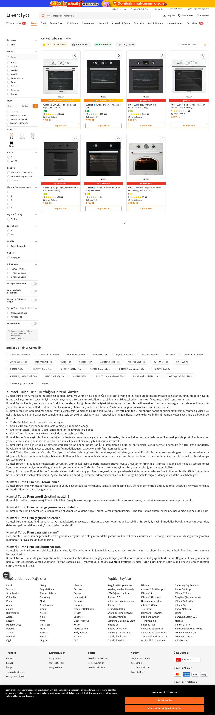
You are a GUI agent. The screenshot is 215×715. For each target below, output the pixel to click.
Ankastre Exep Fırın (137, 361)
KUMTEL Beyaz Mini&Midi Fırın (132, 369)
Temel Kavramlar (96, 663)
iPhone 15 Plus (183, 593)
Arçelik (43, 612)
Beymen (78, 593)
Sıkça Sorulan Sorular (141, 658)
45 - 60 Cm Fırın (161, 361)
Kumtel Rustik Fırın (76, 354)
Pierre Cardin (81, 628)
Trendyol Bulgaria (117, 636)
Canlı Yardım (136, 663)
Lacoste (10, 620)
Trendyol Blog (148, 620)
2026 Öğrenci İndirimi (119, 593)
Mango (43, 585)
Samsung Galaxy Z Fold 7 (154, 632)
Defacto (10, 628)
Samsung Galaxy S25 (152, 628)
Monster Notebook (84, 608)
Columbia (11, 597)
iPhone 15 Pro (115, 597)
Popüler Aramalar (117, 616)
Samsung (45, 597)
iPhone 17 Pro (182, 624)
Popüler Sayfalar (150, 616)
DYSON (77, 612)
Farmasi (44, 632)
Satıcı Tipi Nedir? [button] (27, 308)
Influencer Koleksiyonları (121, 601)
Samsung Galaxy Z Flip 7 (120, 632)
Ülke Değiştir (181, 653)
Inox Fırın (46, 383)
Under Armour (81, 620)
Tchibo (10, 632)
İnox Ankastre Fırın (44, 361)
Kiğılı (8, 640)
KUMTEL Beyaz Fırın (42, 369)
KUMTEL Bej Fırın (17, 369)
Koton (77, 624)
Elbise (178, 612)
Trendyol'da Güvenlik (16, 672)
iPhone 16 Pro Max (185, 601)
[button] (45, 111)
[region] (107, 700)
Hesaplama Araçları (151, 601)
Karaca (77, 636)
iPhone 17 (113, 624)
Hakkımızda (158, 9)
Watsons (10, 589)
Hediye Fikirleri (56, 667)
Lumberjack (80, 597)
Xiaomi (10, 608)
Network (10, 636)
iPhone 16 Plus (149, 604)
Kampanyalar (55, 658)
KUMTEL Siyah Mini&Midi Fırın (23, 376)
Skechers (79, 616)
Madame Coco (13, 624)
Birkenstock (12, 612)
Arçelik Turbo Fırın (124, 354)
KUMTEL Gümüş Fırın (55, 376)
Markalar (179, 620)
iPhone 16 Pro (115, 604)
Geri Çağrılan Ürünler (15, 676)
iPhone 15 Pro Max (151, 597)
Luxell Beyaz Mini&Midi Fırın (179, 376)
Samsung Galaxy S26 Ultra (121, 620)
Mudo (43, 601)
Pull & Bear (45, 624)
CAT (76, 640)
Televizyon (146, 608)
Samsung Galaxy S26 (186, 616)
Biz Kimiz (10, 658)
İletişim (9, 667)
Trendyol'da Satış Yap (139, 9)
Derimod (78, 601)
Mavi (42, 628)
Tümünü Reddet (164, 700)
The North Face (48, 593)
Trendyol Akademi (96, 667)
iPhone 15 (146, 593)
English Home (47, 589)
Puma (9, 601)
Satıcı (91, 653)
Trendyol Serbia (116, 640)
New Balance (46, 604)
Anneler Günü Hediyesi (153, 589)
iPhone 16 (180, 604)
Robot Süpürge (183, 589)
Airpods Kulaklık (116, 608)
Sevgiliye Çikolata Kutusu (188, 597)
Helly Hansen (81, 632)
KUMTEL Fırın (182, 361)
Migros (43, 640)
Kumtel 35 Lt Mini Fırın (20, 354)
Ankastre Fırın (85, 361)
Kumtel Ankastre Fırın (49, 354)
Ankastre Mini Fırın (149, 354)
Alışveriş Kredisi (56, 663)
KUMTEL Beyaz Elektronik (21, 383)
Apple (9, 604)
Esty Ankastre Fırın (18, 361)
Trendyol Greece (183, 636)
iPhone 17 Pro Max (117, 628)
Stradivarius (12, 593)
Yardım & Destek (176, 9)
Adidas (10, 616)
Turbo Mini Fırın (100, 354)
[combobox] (193, 44)
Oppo (43, 608)
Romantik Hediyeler (151, 612)
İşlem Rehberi (137, 672)
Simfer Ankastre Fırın (193, 354)
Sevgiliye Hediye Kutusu (120, 585)
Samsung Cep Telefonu (187, 585)
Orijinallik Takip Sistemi (153, 640)
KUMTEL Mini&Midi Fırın (71, 369)
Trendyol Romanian (185, 632)
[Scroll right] (205, 23)
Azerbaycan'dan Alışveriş (121, 589)
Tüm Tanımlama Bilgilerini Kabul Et (164, 708)
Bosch (43, 636)
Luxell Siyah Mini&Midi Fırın (145, 376)
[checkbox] (11, 136)
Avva (42, 620)
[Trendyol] (18, 16)
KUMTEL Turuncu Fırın (100, 369)
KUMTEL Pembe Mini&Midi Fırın (110, 376)
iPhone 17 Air (148, 624)
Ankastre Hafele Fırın (110, 361)
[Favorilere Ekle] (76, 55)
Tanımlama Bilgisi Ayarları (164, 692)
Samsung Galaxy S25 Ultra (188, 628)
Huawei (78, 604)
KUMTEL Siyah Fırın (163, 369)
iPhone (145, 585)
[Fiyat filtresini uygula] (35, 106)
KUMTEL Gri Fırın (80, 376)
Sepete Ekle (61, 125)
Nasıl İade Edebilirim (140, 667)
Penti (9, 585)
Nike (42, 616)
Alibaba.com (181, 640)
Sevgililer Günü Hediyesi (120, 612)
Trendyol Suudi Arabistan (154, 636)
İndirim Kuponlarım (118, 9)
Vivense (78, 585)
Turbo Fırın (66, 361)
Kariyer (9, 663)
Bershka (78, 589)
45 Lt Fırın (170, 354)
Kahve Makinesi (183, 608)
